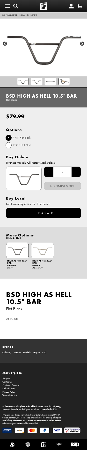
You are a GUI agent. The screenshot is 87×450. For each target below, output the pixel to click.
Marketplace (12, 373)
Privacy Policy (8, 391)
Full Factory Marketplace (13, 406)
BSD (3, 15)
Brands (7, 347)
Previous (5, 44)
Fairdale (27, 352)
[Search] (16, 6)
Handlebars (12, 15)
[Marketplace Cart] (80, 6)
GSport (36, 352)
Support (6, 378)
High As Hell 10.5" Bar (28, 15)
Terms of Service (9, 395)
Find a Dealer (44, 213)
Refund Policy (8, 388)
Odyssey (6, 352)
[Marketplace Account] (71, 6)
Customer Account (10, 385)
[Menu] (7, 6)
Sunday (17, 352)
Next (82, 44)
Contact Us (7, 381)
